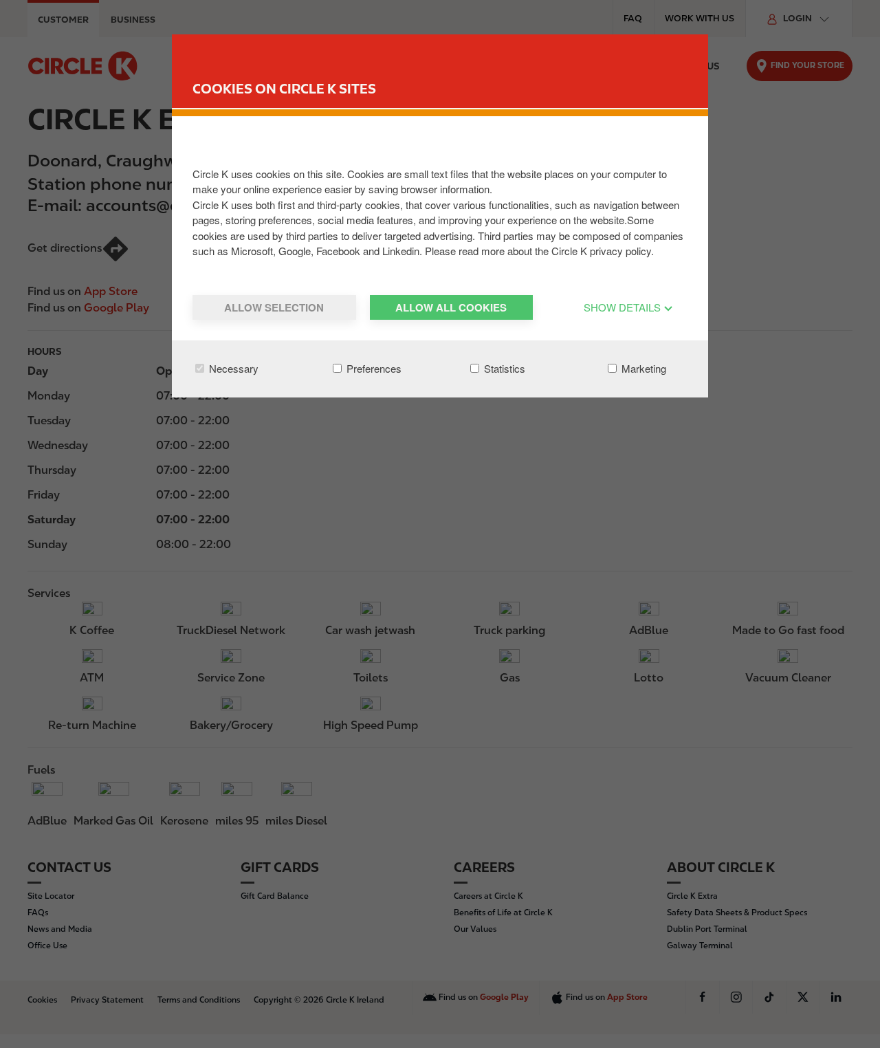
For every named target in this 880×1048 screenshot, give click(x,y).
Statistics (503, 368)
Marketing (642, 368)
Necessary (232, 368)
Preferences (373, 368)
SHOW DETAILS (623, 307)
